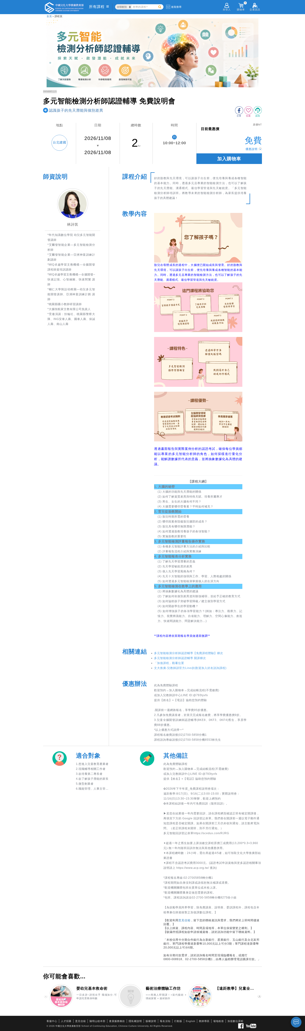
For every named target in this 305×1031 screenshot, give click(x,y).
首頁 (49, 16)
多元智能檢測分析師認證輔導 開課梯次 (180, 658)
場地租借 (218, 1021)
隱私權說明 (135, 1021)
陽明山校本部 (97, 1021)
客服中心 (52, 1021)
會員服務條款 (117, 1021)
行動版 (178, 1021)
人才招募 (66, 1021)
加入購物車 (229, 158)
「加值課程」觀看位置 (169, 663)
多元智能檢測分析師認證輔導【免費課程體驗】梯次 (188, 653)
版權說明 (151, 1021)
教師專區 (204, 1021)
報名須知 (165, 1021)
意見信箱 (184, 920)
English (190, 1021)
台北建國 (59, 142)
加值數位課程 (235, 1021)
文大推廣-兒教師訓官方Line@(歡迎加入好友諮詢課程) (190, 667)
